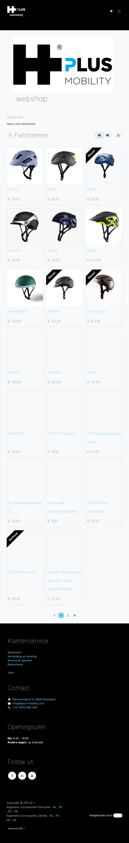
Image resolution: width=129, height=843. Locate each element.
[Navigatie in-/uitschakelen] (119, 11)
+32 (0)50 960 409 (24, 707)
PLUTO (13, 190)
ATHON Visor (97, 312)
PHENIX (14, 372)
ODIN (91, 251)
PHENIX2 (54, 372)
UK (16, 811)
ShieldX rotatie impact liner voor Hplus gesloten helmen (64, 580)
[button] (12, 179)
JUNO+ (93, 190)
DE (10, 811)
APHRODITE (17, 312)
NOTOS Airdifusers (62, 434)
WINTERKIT (16, 434)
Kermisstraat (34, 699)
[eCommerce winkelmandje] (111, 11)
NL (54, 807)
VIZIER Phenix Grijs (22, 572)
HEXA (91, 372)
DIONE (53, 251)
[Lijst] (107, 135)
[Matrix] (99, 135)
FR (60, 807)
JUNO (52, 190)
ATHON (53, 312)
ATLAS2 (14, 251)
